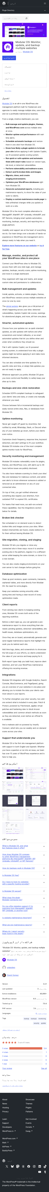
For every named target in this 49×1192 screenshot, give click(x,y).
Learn (4, 1119)
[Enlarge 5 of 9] (20, 798)
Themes (29, 1103)
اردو (10, 1161)
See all (44, 1068)
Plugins (28, 1107)
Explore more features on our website (19, 245)
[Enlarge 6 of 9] (44, 798)
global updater (12, 306)
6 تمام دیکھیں (41, 1013)
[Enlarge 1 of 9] (20, 770)
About (4, 1099)
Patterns (29, 1111)
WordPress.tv (9, 1131)
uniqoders (11, 967)
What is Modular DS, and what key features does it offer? (15, 847)
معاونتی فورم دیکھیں (12, 1085)
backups (34, 1019)
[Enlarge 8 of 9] (44, 811)
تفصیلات (8, 67)
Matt (5, 1142)
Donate (30, 1127)
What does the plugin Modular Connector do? (12, 899)
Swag (29, 1131)
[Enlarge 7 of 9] (20, 811)
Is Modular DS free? (10, 875)
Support (5, 1123)
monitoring (42, 1019)
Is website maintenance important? (17, 918)
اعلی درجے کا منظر (11, 1030)
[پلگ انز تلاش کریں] (26, 18)
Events (28, 1123)
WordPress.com (10, 1138)
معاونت (8, 90)
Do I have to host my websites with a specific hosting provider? (15, 883)
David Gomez (13, 975)
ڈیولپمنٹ (9, 84)
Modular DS (28, 52)
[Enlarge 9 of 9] (20, 825)
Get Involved (31, 1119)
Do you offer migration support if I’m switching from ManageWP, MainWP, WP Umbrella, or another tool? (17, 908)
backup (26, 1019)
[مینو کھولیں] (45, 3)
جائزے (7, 72)
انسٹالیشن (10, 78)
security (36, 1023)
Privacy (5, 1111)
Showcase (30, 1099)
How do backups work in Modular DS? (18, 868)
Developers (7, 1127)
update (43, 1023)
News (4, 1103)
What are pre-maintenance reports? (17, 925)
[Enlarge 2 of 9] (44, 770)
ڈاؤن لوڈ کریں (9, 58)
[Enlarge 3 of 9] (20, 784)
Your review (7, 1068)
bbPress (7, 1146)
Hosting (5, 1107)
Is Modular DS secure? (11, 891)
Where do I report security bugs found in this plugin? (13, 932)
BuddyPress (8, 1150)
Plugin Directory (8, 10)
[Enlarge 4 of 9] (44, 784)
